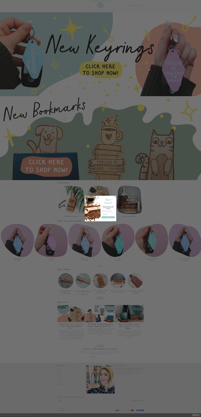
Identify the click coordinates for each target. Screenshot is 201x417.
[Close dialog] (115, 196)
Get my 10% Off (108, 217)
